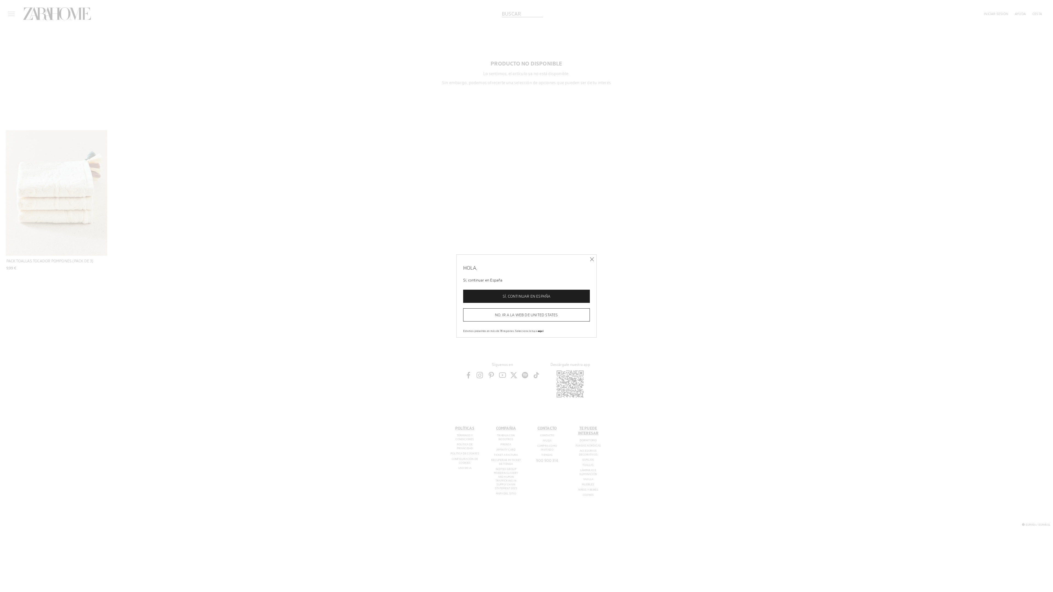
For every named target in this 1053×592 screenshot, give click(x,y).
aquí (541, 330)
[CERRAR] (592, 259)
